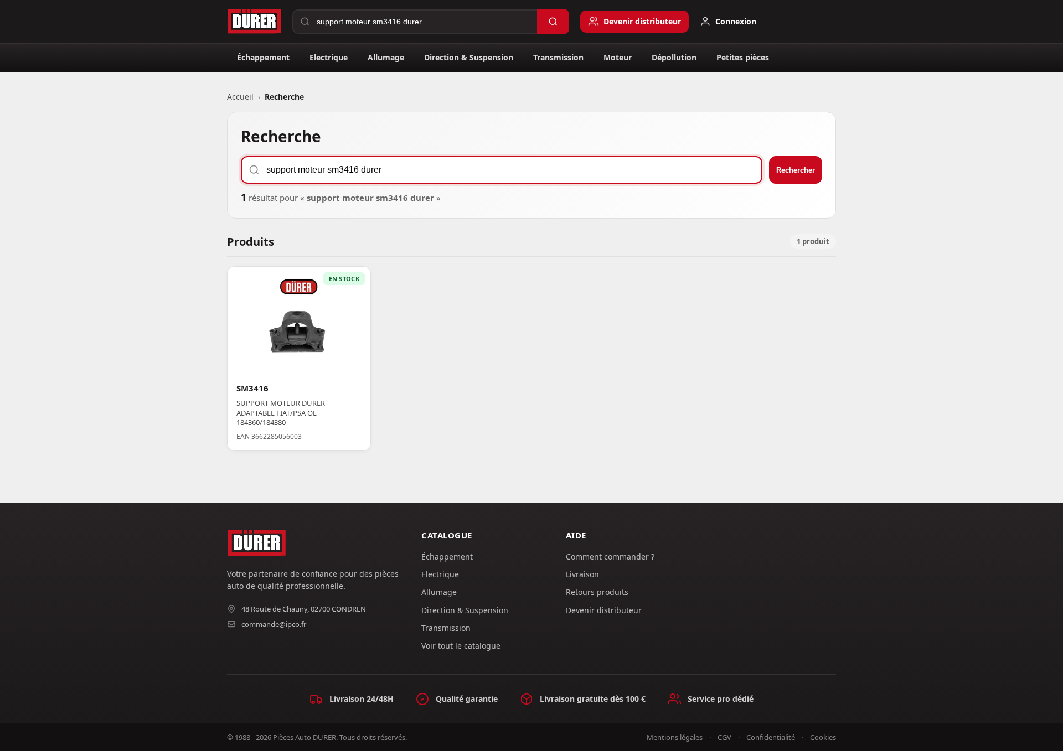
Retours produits (597, 592)
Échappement (263, 57)
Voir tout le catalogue (460, 645)
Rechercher (795, 170)
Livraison (582, 574)
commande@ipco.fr (273, 624)
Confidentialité (770, 737)
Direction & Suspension (468, 57)
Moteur (617, 57)
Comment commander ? (610, 556)
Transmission (558, 57)
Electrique (328, 57)
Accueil (240, 96)
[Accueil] (254, 21)
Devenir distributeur (604, 610)
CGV (724, 737)
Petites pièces (742, 57)
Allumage (386, 57)
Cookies (823, 737)
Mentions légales (675, 737)
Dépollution (674, 57)
